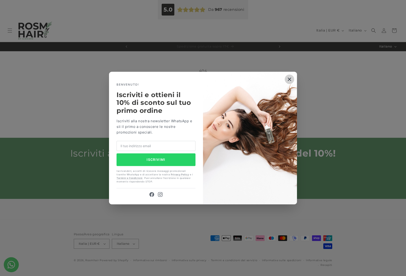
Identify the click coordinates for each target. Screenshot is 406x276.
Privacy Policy (180, 174)
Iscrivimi (156, 160)
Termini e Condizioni (130, 178)
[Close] (289, 79)
